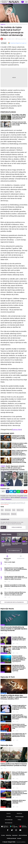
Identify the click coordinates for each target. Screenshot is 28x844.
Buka (13, 510)
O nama (3, 835)
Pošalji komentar (17, 527)
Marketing (8, 835)
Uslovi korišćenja (4, 504)
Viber (2, 499)
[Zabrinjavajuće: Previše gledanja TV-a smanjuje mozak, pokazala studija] (6, 438)
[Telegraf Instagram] (16, 830)
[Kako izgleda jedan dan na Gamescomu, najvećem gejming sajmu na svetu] (6, 737)
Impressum (15, 835)
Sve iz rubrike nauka (14, 550)
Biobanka (13, 514)
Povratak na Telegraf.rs (5, 2)
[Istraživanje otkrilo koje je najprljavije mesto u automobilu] (6, 804)
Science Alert (16, 429)
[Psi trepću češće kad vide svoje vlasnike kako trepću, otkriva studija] (6, 124)
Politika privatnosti (11, 838)
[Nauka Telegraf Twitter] (11, 830)
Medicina (3, 24)
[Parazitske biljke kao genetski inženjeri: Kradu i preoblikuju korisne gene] (6, 640)
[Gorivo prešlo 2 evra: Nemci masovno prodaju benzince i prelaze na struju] (14, 754)
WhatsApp (24, 497)
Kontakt (19, 838)
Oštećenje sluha (5, 514)
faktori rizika (20, 510)
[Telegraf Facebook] (7, 830)
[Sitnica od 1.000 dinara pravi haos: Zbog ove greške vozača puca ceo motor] (6, 775)
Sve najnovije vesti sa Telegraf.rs (14, 602)
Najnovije (7, 609)
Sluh (2, 510)
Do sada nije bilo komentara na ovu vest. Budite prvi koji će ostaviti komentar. (12, 523)
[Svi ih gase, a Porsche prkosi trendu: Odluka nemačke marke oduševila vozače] (6, 785)
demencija (8, 510)
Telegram (8, 499)
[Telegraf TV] (20, 830)
